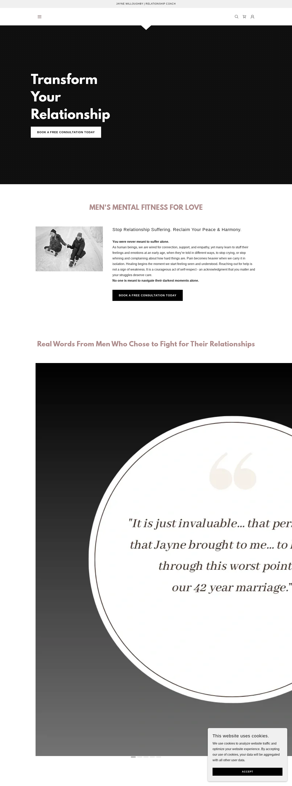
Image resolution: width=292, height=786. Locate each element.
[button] (40, 17)
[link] (244, 17)
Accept (247, 771)
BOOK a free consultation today (66, 132)
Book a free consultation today (147, 295)
